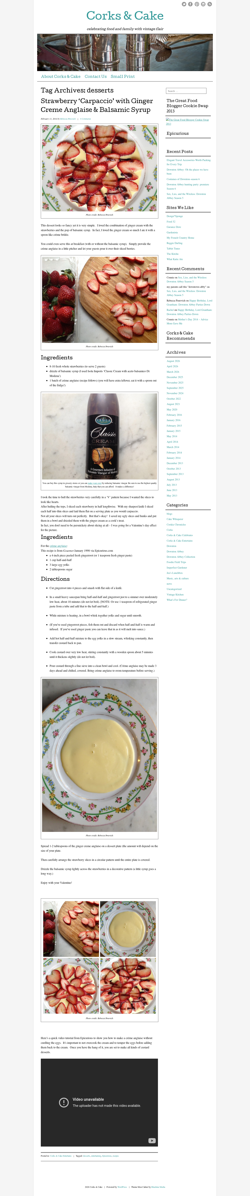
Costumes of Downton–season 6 (183, 179)
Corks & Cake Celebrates (180, 535)
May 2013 (172, 495)
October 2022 (174, 398)
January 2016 (173, 420)
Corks (170, 530)
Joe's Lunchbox (175, 573)
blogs (169, 513)
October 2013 (174, 468)
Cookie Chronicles (176, 524)
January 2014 (173, 458)
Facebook (190, 4)
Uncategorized (174, 589)
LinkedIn (203, 4)
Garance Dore (174, 227)
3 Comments (85, 118)
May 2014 (172, 436)
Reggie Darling (174, 243)
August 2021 (173, 404)
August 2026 (173, 361)
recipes (116, 1155)
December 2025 (175, 377)
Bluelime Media (158, 1186)
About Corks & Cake (61, 77)
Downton (171, 546)
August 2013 (173, 479)
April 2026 (172, 366)
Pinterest (197, 4)
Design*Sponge (175, 216)
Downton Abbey (175, 551)
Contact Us (96, 77)
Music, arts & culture (178, 578)
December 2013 (175, 463)
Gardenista (172, 232)
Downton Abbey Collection (181, 556)
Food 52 (171, 221)
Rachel (170, 310)
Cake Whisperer (175, 519)
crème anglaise (58, 546)
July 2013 (172, 484)
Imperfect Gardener (177, 567)
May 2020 (172, 409)
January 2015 (173, 431)
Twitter (184, 4)
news (169, 583)
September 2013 (175, 474)
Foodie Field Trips (176, 562)
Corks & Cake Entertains (61, 1155)
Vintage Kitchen (175, 594)
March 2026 (173, 371)
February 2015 (174, 425)
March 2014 (173, 447)
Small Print (123, 77)
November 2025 (175, 382)
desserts (86, 1155)
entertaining (96, 1155)
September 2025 (175, 388)
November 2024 (175, 393)
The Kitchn (172, 254)
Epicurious (107, 1155)
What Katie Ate (175, 259)
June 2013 (172, 490)
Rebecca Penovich (68, 118)
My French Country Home (180, 237)
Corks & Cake (125, 17)
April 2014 (172, 441)
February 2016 (174, 414)
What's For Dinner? (177, 599)
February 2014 (174, 452)
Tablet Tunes (173, 248)
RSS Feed (209, 4)
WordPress (122, 1186)
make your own (94, 483)
